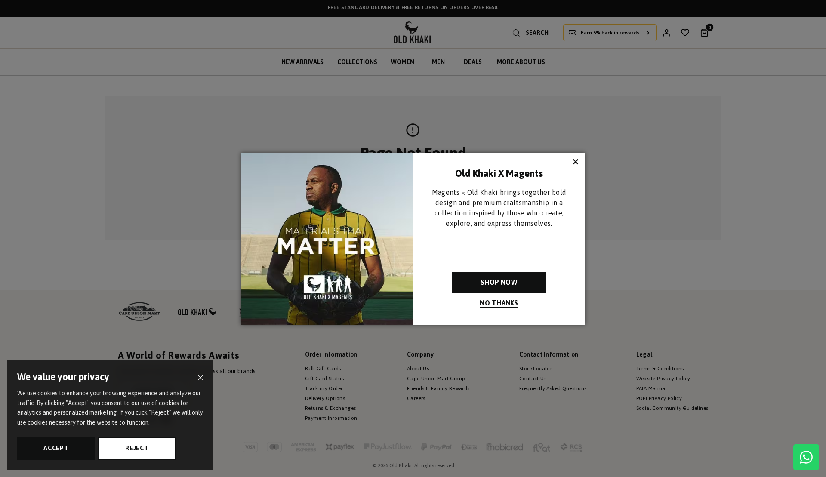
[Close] (200, 378)
